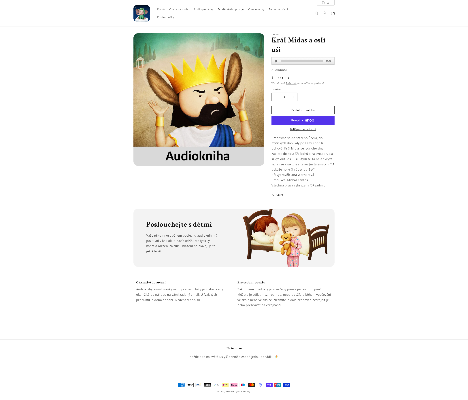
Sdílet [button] (279, 195)
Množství (276, 89)
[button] (317, 13)
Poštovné (291, 83)
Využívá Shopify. (243, 391)
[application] (303, 61)
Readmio (230, 391)
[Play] (276, 61)
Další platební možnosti (303, 129)
